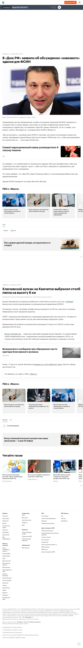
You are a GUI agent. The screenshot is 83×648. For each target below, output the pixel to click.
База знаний (5, 535)
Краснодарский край (7, 570)
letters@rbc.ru (29, 617)
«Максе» (33, 373)
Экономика (5, 518)
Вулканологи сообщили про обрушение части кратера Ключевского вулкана (29, 350)
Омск (4, 558)
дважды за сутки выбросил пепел (48, 364)
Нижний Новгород (5, 574)
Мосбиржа (20, 622)
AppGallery (64, 521)
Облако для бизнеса (47, 530)
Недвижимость (32, 479)
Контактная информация (49, 518)
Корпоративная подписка (26, 539)
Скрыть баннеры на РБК (27, 533)
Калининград (6, 567)
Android (63, 518)
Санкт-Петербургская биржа (32, 622)
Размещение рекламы (48, 523)
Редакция (44, 521)
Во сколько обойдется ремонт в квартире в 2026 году (39, 475)
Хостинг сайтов (46, 537)
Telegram (24, 522)
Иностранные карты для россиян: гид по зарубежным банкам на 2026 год (12, 476)
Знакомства (45, 542)
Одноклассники (26, 520)
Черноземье (6, 588)
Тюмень (4, 585)
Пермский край (6, 578)
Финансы (5, 530)
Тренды (55, 481)
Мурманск (5, 595)
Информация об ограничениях (12, 627)
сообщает (69, 301)
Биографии (5, 532)
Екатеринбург (6, 553)
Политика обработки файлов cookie (13, 637)
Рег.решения (45, 539)
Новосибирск (6, 556)
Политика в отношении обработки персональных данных (20, 635)
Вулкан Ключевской (12, 333)
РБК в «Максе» (10, 189)
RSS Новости (26, 548)
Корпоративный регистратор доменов (50, 534)
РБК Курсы (45, 549)
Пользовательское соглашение (12, 632)
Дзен (23, 525)
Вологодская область (6, 564)
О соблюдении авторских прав (12, 630)
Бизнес (4, 523)
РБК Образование (6, 538)
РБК (3, 156)
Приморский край (6, 598)
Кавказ (4, 590)
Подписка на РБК (27, 536)
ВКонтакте (25, 517)
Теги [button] (3, 225)
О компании (45, 516)
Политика (5, 516)
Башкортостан (6, 561)
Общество (5, 54)
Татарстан (5, 583)
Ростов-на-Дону (6, 580)
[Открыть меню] (79, 2)
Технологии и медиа (6, 526)
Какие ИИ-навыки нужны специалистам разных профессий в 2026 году (61, 476)
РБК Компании (7, 481)
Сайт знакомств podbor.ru (49, 544)
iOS (62, 516)
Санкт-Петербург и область (6, 549)
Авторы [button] (4, 420)
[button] (14, 206)
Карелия (4, 592)
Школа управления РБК (48, 552)
